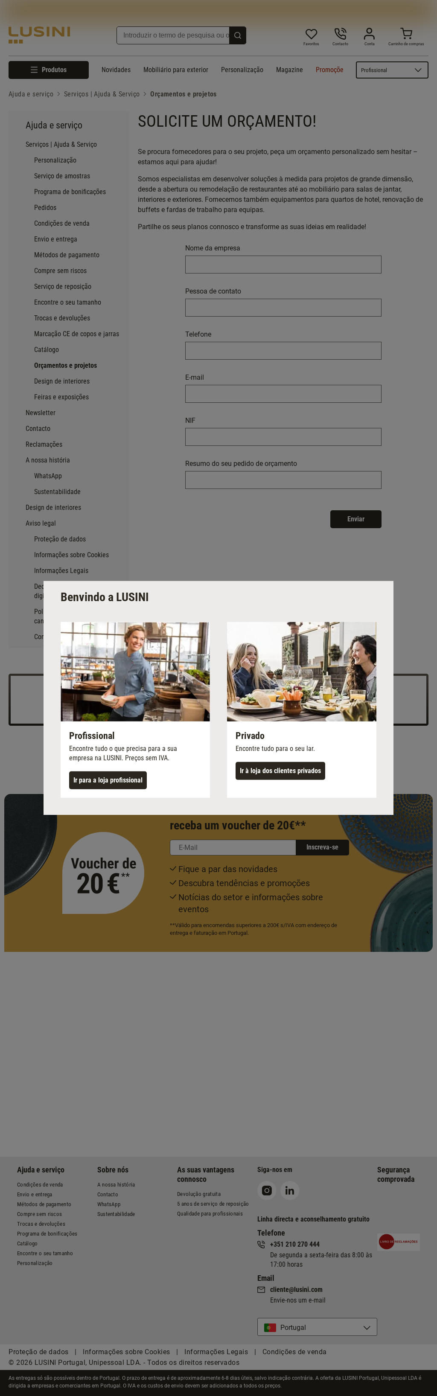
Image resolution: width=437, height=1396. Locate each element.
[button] (135, 710)
